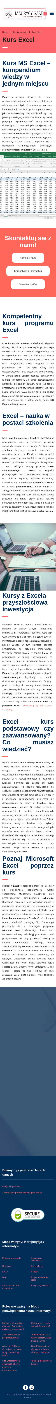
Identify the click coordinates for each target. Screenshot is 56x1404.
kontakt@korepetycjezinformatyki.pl (21, 1054)
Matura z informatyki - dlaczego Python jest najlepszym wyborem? (13, 1326)
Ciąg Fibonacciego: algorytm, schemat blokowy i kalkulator (40, 1349)
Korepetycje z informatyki (28, 271)
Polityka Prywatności (11, 1186)
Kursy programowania (41, 1285)
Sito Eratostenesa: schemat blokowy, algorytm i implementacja (11, 1365)
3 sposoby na (37, 1266)
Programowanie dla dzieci (39, 1278)
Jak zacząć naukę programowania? (11, 1336)
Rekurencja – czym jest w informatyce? (40, 1324)
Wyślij (8, 1113)
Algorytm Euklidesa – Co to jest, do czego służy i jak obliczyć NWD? (12, 1351)
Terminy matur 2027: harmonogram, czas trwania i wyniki (41, 1337)
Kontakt (34, 1272)
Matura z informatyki (11, 1258)
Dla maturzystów (28, 284)
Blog (4, 1277)
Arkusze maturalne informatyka (10, 1286)
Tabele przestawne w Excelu (41, 1362)
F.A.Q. (5, 1272)
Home (5, 32)
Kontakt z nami (28, 258)
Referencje (7, 1266)
